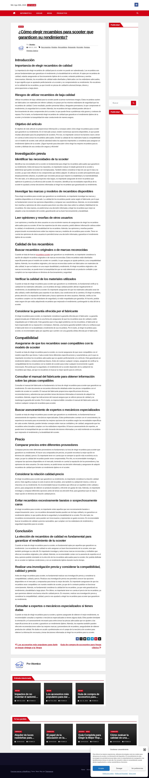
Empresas (18, 731)
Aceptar (101, 768)
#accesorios (46, 47)
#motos (54, 47)
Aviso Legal (132, 773)
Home (83, 769)
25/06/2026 (21, 741)
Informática (26, 13)
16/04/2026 (53, 741)
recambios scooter (43, 255)
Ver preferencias (137, 768)
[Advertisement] (123, 62)
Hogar (39, 13)
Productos (62, 13)
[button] (145, 749)
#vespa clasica (32, 51)
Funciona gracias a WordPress (21, 771)
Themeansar (49, 771)
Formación (50, 731)
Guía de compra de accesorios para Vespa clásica (88, 697)
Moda (49, 13)
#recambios (62, 47)
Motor (21, 26)
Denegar (119, 768)
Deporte (81, 731)
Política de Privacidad (121, 773)
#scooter (79, 47)
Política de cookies (108, 773)
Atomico (32, 44)
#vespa (87, 47)
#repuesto (72, 47)
